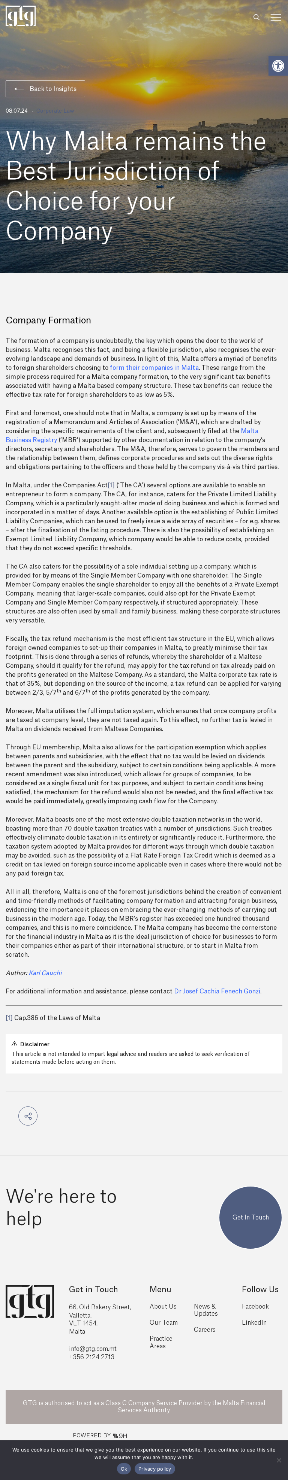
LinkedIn (254, 1323)
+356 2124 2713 (91, 1357)
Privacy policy (154, 1469)
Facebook (255, 1307)
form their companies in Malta (154, 368)
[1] (111, 485)
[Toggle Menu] (276, 17)
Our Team (164, 1323)
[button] (278, 66)
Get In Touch (250, 1218)
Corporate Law (55, 111)
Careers (205, 1330)
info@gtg (82, 1349)
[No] (278, 1460)
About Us (163, 1307)
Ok (124, 1469)
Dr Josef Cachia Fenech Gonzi (217, 992)
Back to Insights (53, 89)
